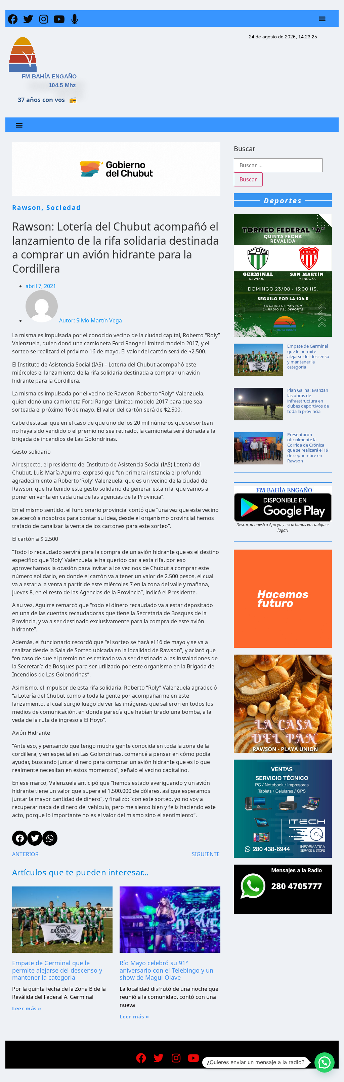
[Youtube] (59, 19)
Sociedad (63, 207)
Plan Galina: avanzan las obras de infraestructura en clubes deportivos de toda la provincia (308, 400)
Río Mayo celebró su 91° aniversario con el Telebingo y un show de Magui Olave (166, 970)
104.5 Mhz (62, 85)
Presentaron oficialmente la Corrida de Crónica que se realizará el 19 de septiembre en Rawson (307, 447)
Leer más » (26, 1008)
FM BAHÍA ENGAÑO (49, 76)
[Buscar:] (278, 165)
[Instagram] (44, 19)
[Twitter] (28, 19)
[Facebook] (13, 19)
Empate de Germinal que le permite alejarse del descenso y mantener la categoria (57, 970)
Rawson (26, 207)
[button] (322, 18)
